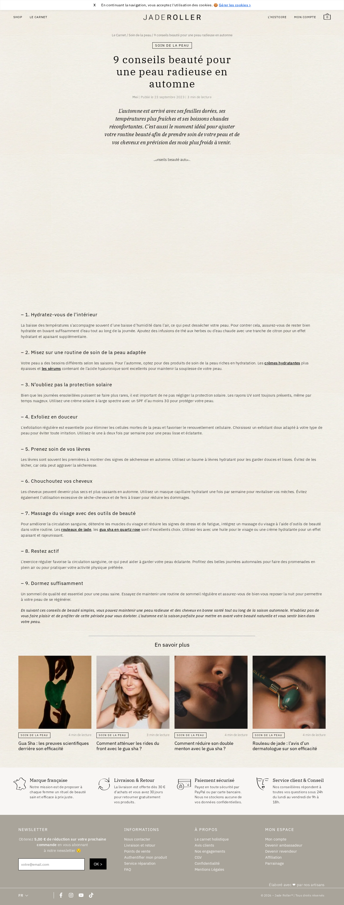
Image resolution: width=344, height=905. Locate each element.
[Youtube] (81, 895)
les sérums (51, 368)
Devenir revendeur (281, 851)
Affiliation (273, 857)
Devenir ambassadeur (283, 845)
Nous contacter (137, 839)
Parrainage (274, 863)
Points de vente (137, 851)
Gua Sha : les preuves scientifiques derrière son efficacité (53, 746)
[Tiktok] (91, 895)
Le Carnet (119, 35)
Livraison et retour (139, 845)
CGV (198, 857)
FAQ (127, 869)
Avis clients (204, 845)
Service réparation (140, 863)
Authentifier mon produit (145, 857)
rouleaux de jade (76, 529)
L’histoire (277, 17)
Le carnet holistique (212, 839)
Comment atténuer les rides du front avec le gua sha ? (127, 746)
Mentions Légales (209, 869)
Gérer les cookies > (235, 5)
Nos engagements (210, 851)
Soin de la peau (140, 35)
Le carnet (38, 17)
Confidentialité (207, 863)
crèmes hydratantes (282, 363)
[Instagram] (71, 895)
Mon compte (305, 17)
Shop (17, 17)
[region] (172, 5)
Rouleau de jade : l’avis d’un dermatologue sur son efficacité (285, 746)
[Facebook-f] (61, 895)
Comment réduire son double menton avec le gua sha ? (204, 746)
